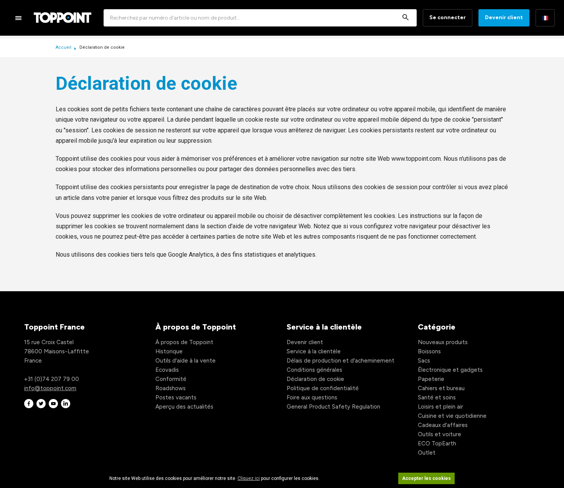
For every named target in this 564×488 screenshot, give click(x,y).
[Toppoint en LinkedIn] (65, 403)
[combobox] (260, 17)
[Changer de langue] (545, 17)
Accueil (64, 47)
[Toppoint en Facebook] (28, 403)
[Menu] (18, 17)
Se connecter (447, 17)
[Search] (405, 17)
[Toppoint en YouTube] (53, 403)
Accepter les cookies (426, 478)
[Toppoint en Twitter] (41, 403)
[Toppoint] (62, 17)
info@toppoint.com (50, 388)
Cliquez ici (248, 478)
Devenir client (504, 17)
